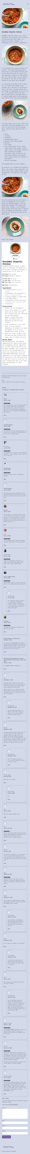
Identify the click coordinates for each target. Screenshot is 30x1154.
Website (4, 1130)
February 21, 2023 (8, 897)
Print (16, 258)
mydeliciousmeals (8, 488)
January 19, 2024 (12, 916)
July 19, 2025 (7, 1077)
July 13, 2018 (7, 400)
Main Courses (23, 375)
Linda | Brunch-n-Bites (9, 576)
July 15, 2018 (7, 511)
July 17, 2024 (7, 978)
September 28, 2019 (12, 707)
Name (3, 1120)
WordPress (13, 1151)
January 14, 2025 (8, 1047)
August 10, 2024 (11, 997)
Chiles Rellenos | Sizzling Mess (12, 638)
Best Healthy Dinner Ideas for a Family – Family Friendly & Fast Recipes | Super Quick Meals (15, 660)
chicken (3, 382)
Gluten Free (16, 375)
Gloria (5, 398)
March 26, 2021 (7, 851)
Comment (4, 1107)
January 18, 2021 (8, 828)
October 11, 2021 (8, 874)
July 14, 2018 (7, 426)
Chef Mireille (7, 468)
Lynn (5, 872)
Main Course (16, 382)
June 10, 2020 (7, 810)
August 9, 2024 (7, 1024)
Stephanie (6, 620)
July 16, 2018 (7, 577)
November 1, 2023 (8, 940)
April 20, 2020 (7, 776)
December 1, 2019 (8, 729)
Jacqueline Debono (8, 424)
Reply (5, 415)
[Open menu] (28, 4)
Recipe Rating (5, 1104)
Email (4, 1125)
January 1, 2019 (7, 662)
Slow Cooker (22, 382)
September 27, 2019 (8, 679)
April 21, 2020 (11, 793)
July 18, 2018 (7, 622)
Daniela (5, 510)
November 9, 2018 (8, 639)
